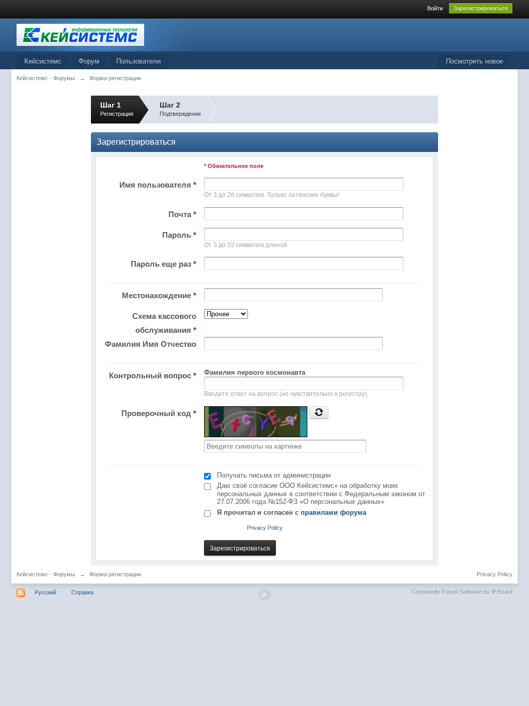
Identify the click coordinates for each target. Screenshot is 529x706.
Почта (182, 214)
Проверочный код (158, 413)
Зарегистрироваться (481, 8)
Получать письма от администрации (274, 475)
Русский (45, 592)
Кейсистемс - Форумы (46, 574)
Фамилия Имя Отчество (150, 344)
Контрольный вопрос (152, 375)
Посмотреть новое (474, 61)
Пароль (179, 235)
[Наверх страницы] (264, 595)
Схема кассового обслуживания (164, 323)
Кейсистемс (42, 61)
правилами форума (333, 512)
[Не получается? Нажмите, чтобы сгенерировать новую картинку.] (319, 412)
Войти (435, 8)
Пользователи (138, 61)
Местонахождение (159, 295)
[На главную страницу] (109, 34)
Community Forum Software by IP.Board (462, 592)
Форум (89, 61)
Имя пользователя (157, 184)
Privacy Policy (265, 528)
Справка (82, 592)
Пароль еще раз (163, 263)
